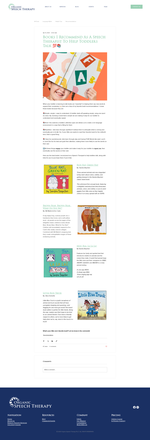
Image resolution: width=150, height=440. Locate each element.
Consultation (81, 423)
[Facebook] (134, 407)
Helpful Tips (58, 21)
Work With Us (82, 425)
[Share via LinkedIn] (52, 341)
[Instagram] (137, 407)
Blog (44, 419)
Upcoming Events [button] (14, 425)
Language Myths (47, 21)
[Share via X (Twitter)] (48, 341)
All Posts (36, 21)
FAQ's (79, 419)
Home (9, 419)
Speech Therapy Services (17, 423)
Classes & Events (48, 421)
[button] (91, 7)
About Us (10, 421)
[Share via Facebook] (44, 341)
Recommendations (71, 21)
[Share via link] (56, 341)
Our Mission (81, 421)
